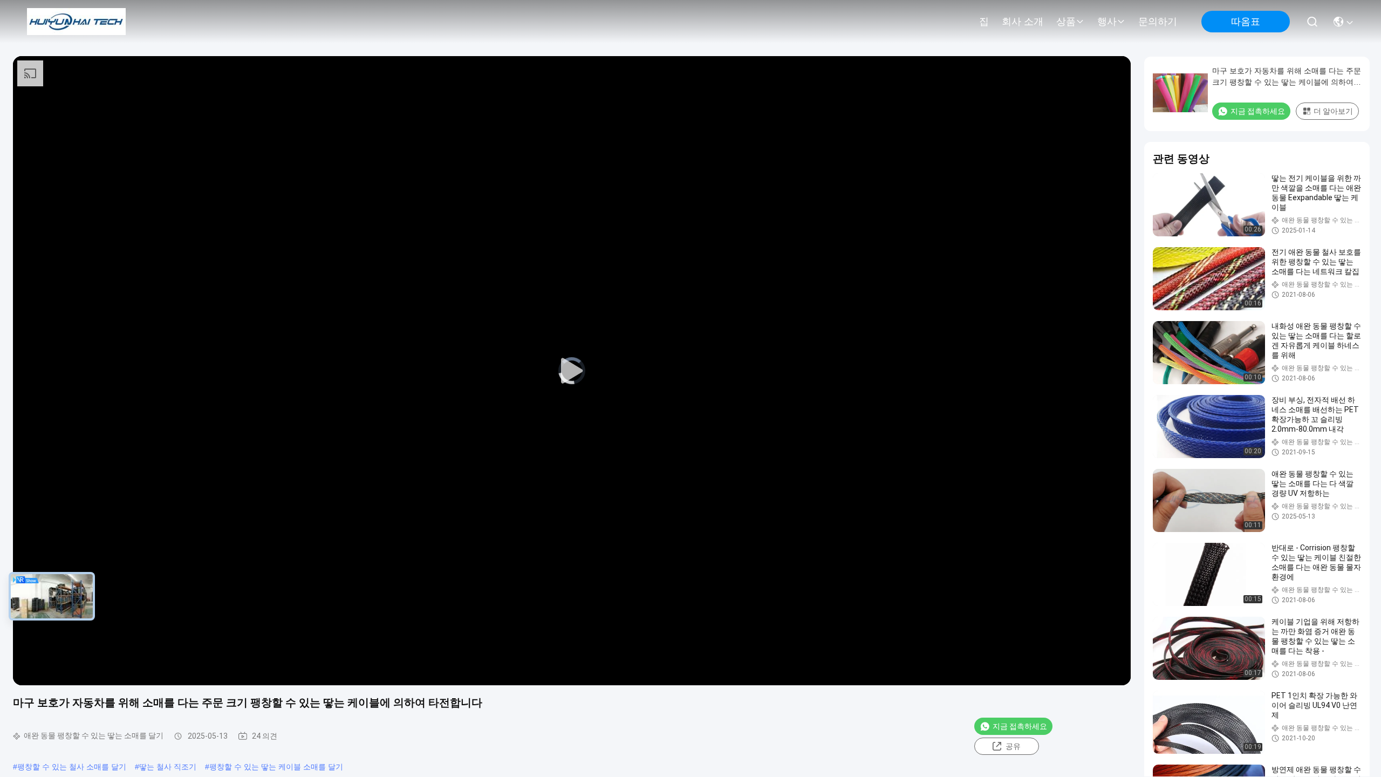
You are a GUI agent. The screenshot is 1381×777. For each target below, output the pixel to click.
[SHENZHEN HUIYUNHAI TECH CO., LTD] (76, 21)
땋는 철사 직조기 (167, 766)
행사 (1107, 21)
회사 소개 (1022, 21)
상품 (1066, 21)
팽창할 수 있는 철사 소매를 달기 (71, 766)
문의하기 (1157, 21)
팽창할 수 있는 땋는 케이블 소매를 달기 (276, 766)
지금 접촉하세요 (1020, 726)
